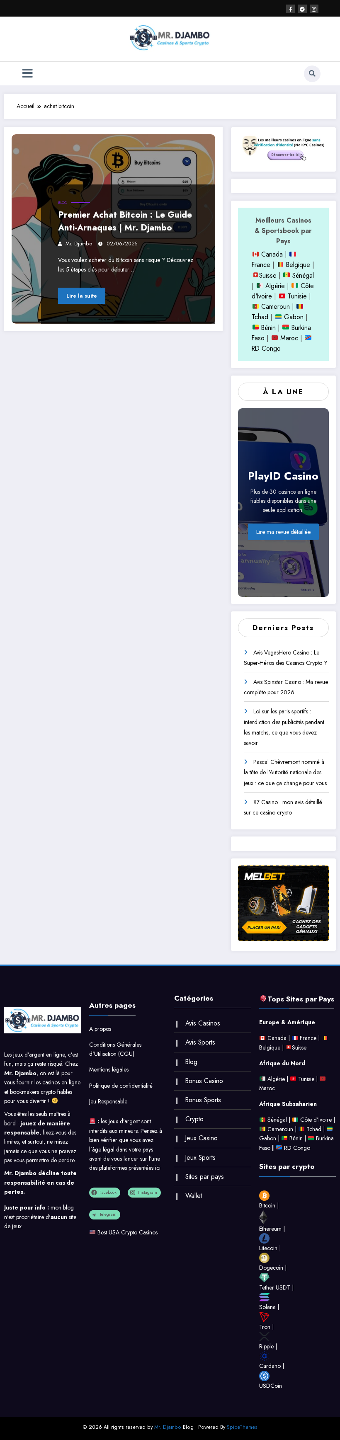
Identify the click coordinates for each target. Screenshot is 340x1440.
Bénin (267, 327)
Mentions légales (109, 1069)
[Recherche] (312, 74)
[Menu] (27, 73)
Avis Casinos (202, 1023)
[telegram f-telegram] (302, 9)
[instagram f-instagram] (314, 9)
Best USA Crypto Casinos (127, 1232)
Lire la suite (81, 296)
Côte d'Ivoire (316, 1119)
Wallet (193, 1195)
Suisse (268, 275)
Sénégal (303, 275)
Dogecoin (271, 1267)
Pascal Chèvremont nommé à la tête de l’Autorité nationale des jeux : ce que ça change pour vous (285, 772)
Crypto (194, 1119)
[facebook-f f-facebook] (290, 9)
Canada (271, 254)
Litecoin (268, 1248)
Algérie (275, 286)
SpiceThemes (242, 1427)
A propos (100, 1029)
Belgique (297, 264)
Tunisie (297, 296)
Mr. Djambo (79, 243)
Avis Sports (200, 1042)
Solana (267, 1307)
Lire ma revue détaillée (283, 532)
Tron (264, 1327)
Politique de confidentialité (121, 1085)
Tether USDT (274, 1287)
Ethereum (270, 1228)
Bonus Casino (204, 1081)
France (261, 264)
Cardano (270, 1366)
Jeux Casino (201, 1138)
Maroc (288, 338)
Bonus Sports (203, 1100)
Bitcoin (267, 1205)
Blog (62, 202)
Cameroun (274, 306)
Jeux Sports (200, 1157)
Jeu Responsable (108, 1101)
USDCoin (270, 1386)
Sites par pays (204, 1176)
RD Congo (296, 1148)
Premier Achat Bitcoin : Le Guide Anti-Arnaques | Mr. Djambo (125, 221)
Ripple (266, 1346)
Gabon (293, 317)
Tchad (260, 317)
